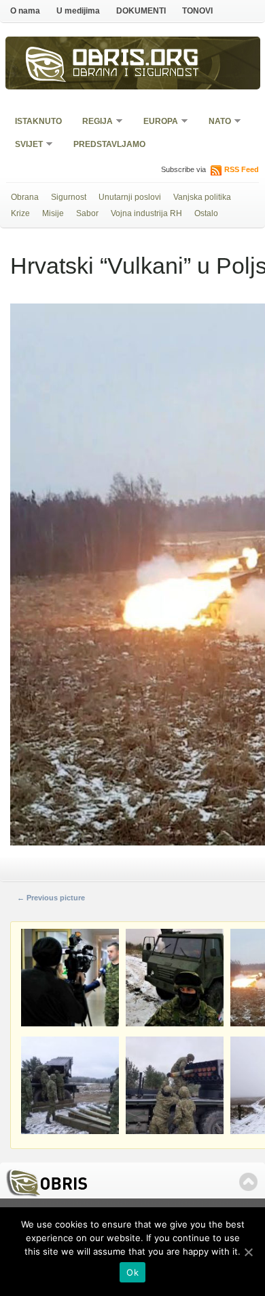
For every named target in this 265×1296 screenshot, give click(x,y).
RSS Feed (241, 169)
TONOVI (197, 11)
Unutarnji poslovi (130, 197)
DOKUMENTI (141, 11)
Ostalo (206, 213)
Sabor (87, 213)
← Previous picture (51, 898)
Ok (132, 1272)
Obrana (25, 197)
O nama (25, 11)
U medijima (78, 11)
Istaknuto (38, 121)
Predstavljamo (109, 144)
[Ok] (248, 1252)
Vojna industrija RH (146, 213)
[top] (248, 1182)
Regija (93, 122)
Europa (156, 122)
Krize (20, 213)
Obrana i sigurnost (136, 74)
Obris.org (136, 59)
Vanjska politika (202, 197)
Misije (53, 213)
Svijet (24, 145)
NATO (215, 122)
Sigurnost (68, 197)
